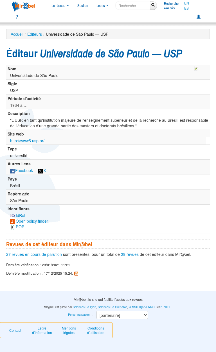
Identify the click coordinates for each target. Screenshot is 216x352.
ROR (19, 226)
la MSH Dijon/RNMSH (142, 307)
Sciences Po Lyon (84, 307)
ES (186, 8)
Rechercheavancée (171, 5)
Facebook (24, 170)
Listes (101, 5)
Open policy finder (31, 221)
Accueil (17, 34)
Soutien (82, 5)
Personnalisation (79, 315)
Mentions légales (69, 330)
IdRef (20, 215)
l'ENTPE (166, 307)
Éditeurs (34, 34)
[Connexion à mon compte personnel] (198, 16)
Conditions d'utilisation (95, 330)
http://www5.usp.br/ (27, 140)
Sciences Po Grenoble (112, 307)
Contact (15, 330)
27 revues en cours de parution (34, 254)
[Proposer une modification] (196, 67)
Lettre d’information (42, 330)
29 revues (130, 254)
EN (186, 3)
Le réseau (58, 5)
